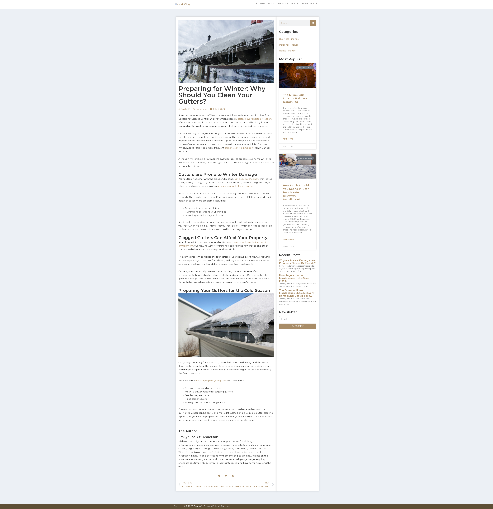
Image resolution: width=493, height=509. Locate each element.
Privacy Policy (211, 506)
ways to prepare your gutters (212, 380)
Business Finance (289, 39)
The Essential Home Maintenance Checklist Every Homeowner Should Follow (296, 293)
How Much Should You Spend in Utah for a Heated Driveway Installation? (296, 192)
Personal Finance (288, 45)
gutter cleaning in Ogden (239, 148)
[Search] (313, 23)
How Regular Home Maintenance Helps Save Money (294, 278)
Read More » (288, 139)
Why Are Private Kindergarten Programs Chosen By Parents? (297, 262)
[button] (219, 475)
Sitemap (225, 506)
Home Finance (287, 50)
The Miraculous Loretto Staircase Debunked (295, 98)
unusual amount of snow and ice (235, 186)
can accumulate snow (246, 179)
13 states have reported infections (254, 119)
